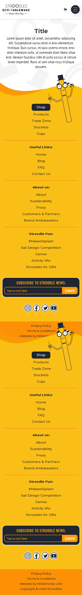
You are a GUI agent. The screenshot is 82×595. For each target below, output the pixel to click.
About (41, 195)
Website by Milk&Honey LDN (41, 583)
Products (41, 114)
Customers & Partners (41, 214)
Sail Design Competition (41, 248)
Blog (41, 161)
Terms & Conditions (41, 578)
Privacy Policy (41, 325)
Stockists (41, 127)
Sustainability (41, 201)
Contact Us (41, 174)
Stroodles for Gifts (41, 267)
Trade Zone (41, 121)
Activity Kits (41, 260)
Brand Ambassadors (41, 220)
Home (41, 154)
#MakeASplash (41, 241)
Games (41, 254)
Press (41, 207)
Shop (41, 107)
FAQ (41, 167)
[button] (67, 9)
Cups (41, 134)
